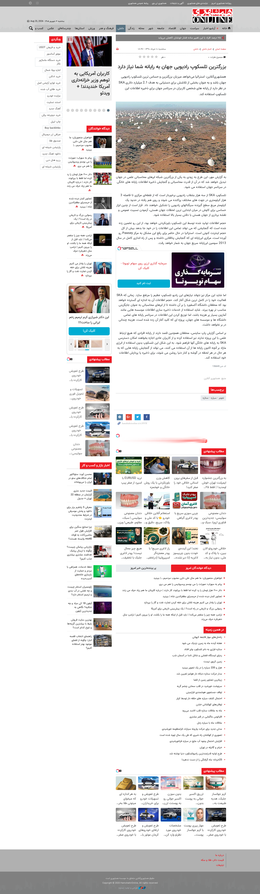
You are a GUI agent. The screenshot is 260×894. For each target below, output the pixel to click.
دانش (121, 28)
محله (141, 28)
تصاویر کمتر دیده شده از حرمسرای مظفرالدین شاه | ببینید (192, 597)
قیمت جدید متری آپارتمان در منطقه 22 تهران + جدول (81, 495)
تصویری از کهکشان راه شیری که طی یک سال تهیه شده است (191, 735)
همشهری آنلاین (210, 16)
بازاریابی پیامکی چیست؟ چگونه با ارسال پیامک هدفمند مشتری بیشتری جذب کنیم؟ (79, 553)
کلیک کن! (89, 330)
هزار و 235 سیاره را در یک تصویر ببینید (202, 668)
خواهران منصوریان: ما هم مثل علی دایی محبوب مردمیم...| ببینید (188, 578)
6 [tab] (86, 110)
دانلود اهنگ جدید (51, 154)
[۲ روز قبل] (102, 641)
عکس (51, 28)
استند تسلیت (54, 102)
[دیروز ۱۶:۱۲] (102, 571)
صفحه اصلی (220, 49)
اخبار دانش (207, 49)
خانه (224, 28)
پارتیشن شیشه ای (51, 147)
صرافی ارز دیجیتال (51, 135)
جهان (183, 28)
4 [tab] (94, 110)
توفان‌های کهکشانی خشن (209, 705)
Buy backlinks (53, 128)
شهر (150, 28)
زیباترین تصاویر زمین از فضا (208, 680)
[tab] (198, 568)
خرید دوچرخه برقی (51, 115)
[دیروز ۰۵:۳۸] (102, 219)
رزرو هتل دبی (53, 160)
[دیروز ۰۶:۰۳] (102, 179)
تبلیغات (220, 865)
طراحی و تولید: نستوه (128, 888)
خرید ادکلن (55, 77)
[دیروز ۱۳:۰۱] (102, 203)
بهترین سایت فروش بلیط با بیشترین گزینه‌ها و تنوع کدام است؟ (79, 624)
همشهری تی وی (159, 3)
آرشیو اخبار (209, 28)
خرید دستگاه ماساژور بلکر (50, 62)
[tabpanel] (89, 68)
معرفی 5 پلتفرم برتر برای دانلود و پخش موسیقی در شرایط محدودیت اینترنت (79, 513)
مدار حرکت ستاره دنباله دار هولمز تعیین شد (199, 674)
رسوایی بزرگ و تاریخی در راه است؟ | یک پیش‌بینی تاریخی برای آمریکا (186, 609)
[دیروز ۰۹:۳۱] (102, 142)
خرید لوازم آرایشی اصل (49, 83)
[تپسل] (119, 248)
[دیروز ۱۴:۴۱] (102, 240)
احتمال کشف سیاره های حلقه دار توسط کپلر (199, 699)
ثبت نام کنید (143, 283)
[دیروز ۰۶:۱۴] (102, 162)
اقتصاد (172, 28)
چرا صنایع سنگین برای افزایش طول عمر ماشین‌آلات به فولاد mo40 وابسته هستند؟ (80, 533)
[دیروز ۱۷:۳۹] (102, 479)
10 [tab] (68, 110)
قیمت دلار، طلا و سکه (212, 860)
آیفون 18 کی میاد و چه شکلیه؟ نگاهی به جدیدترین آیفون (80, 607)
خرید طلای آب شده (51, 89)
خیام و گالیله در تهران (211, 748)
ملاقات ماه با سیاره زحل (209, 723)
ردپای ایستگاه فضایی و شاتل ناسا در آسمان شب (197, 656)
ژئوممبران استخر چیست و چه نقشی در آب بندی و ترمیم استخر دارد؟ (79, 591)
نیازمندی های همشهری (197, 3)
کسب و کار (37, 28)
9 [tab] (72, 110)
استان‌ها (79, 28)
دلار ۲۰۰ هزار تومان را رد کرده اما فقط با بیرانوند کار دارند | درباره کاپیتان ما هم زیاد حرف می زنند (172, 590)
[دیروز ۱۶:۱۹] (102, 512)
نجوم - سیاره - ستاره (213, 398)
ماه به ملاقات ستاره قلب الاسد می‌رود (202, 711)
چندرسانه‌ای (64, 28)
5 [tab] (90, 110)
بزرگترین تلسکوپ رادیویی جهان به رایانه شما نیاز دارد (172, 67)
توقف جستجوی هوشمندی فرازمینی (204, 692)
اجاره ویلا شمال (52, 70)
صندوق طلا (55, 141)
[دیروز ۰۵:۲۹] (102, 268)
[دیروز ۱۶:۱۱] (102, 591)
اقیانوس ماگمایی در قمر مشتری (206, 717)
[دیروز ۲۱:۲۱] (89, 51)
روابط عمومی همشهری (138, 3)
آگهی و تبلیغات (177, 3)
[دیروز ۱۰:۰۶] (102, 608)
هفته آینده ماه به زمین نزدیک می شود (202, 643)
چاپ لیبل (56, 122)
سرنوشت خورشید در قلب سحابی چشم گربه (199, 686)
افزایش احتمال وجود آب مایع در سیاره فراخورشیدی (196, 741)
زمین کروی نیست (213, 662)
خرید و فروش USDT (50, 47)
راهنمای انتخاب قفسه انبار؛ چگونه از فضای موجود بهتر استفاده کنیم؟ (81, 642)
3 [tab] (99, 110)
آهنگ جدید (55, 109)
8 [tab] (77, 110)
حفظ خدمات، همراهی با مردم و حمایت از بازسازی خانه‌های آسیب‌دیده (79, 573)
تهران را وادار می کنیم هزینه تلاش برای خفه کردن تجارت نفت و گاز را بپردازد (183, 603)
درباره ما (219, 855)
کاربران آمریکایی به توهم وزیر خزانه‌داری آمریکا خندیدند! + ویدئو (91, 83)
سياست (194, 28)
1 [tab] (108, 110)
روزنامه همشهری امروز (221, 3)
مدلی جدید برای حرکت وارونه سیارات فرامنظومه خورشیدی (192, 729)
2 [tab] (103, 110)
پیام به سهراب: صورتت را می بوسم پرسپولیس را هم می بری (190, 584)
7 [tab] (81, 110)
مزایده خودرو (54, 96)
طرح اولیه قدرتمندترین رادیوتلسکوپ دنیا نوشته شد (195, 754)
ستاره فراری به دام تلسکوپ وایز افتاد (203, 649)
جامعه (160, 28)
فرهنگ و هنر (106, 28)
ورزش (91, 28)
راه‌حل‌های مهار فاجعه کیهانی (207, 637)
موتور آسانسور (54, 54)
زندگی (131, 28)
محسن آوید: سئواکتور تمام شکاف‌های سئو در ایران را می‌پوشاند (80, 478)
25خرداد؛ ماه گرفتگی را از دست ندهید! (202, 760)
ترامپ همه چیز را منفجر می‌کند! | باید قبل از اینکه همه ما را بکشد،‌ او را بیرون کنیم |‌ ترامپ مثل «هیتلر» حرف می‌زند (79, 246)
